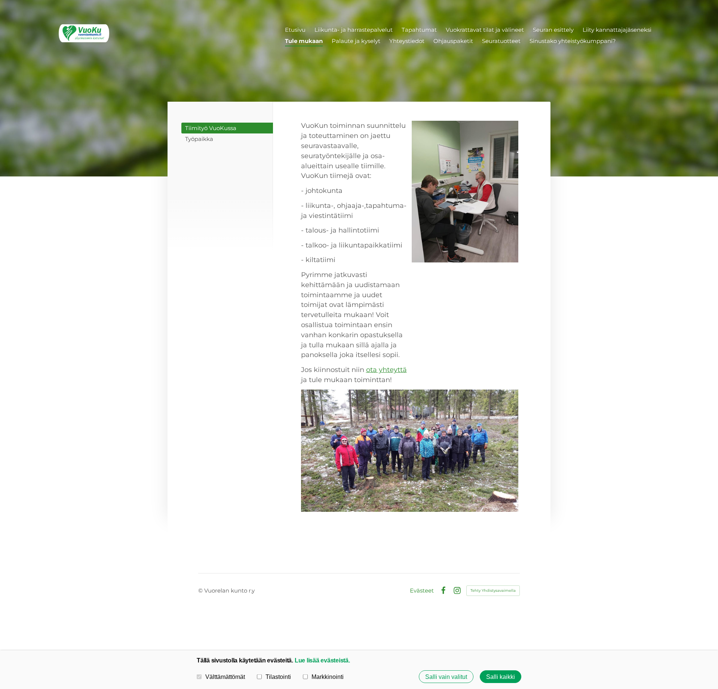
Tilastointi (278, 676)
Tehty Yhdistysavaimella (493, 590)
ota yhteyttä (386, 370)
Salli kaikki (500, 676)
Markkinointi (328, 676)
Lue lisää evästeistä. (322, 660)
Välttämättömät (225, 676)
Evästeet (422, 590)
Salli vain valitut (446, 676)
